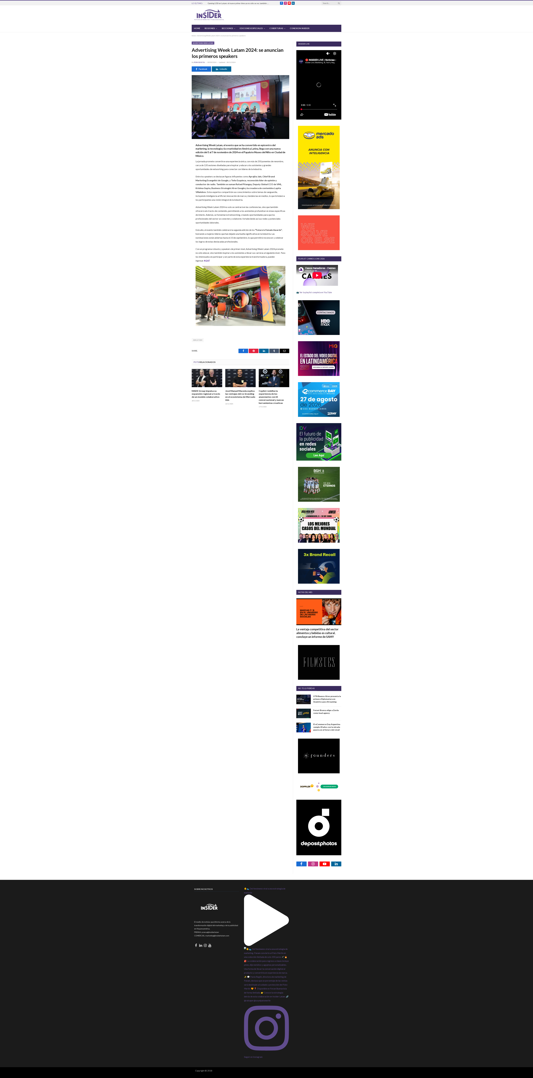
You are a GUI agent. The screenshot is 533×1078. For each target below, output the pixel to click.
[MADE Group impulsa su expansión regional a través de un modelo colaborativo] (207, 378)
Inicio (194, 36)
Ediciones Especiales (251, 28)
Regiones (210, 28)
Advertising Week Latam (203, 43)
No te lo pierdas (306, 688)
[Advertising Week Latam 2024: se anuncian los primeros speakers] (240, 107)
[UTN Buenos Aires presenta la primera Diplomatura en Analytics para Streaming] (303, 699)
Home (197, 28)
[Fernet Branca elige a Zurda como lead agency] (303, 713)
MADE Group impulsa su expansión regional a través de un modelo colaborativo (206, 394)
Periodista (199, 62)
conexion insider (299, 28)
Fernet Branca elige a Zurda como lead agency (326, 711)
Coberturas (276, 28)
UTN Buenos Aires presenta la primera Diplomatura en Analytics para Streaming (327, 699)
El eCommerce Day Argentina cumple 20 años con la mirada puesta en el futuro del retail (326, 727)
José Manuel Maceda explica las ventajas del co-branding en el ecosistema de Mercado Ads (240, 395)
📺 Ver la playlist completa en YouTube (314, 292)
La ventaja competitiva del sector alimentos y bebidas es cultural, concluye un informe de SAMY (317, 633)
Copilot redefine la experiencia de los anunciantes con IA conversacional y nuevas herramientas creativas (271, 397)
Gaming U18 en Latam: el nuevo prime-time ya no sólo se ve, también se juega (239, 3)
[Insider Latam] (209, 15)
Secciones (227, 28)
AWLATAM (197, 340)
